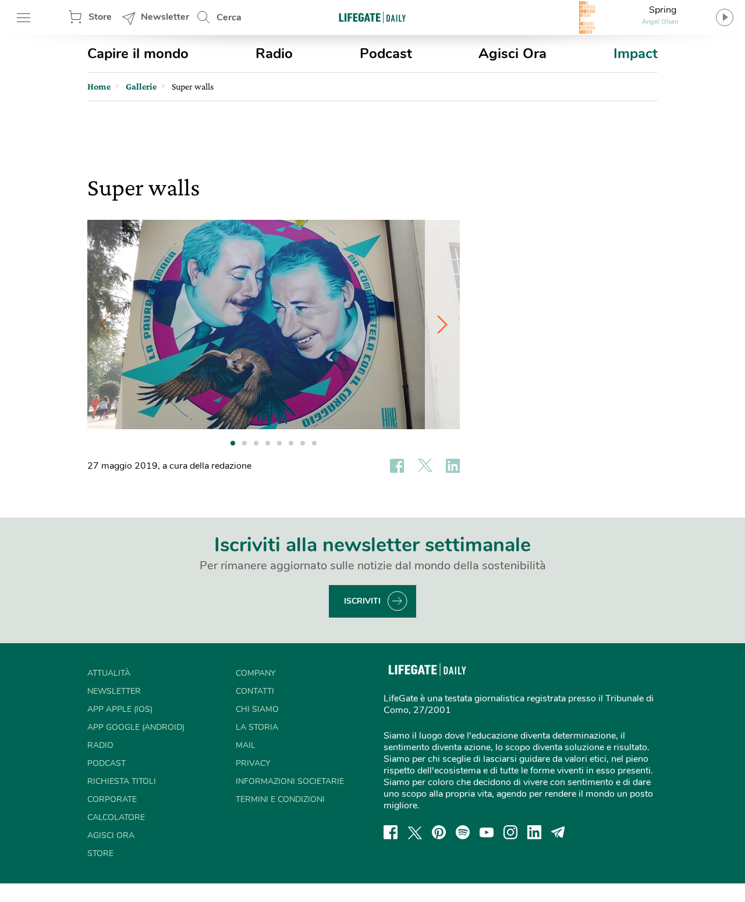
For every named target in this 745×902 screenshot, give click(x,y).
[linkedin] (534, 832)
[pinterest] (439, 832)
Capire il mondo (138, 53)
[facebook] (391, 832)
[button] (442, 324)
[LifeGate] (372, 17)
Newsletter (165, 16)
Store (100, 16)
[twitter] (415, 832)
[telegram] (558, 832)
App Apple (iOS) (119, 709)
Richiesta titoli (121, 781)
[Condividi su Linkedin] (453, 466)
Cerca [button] (229, 17)
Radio (274, 53)
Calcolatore (116, 817)
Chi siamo (257, 709)
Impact (635, 53)
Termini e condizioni (280, 799)
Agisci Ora (512, 53)
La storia (257, 727)
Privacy (253, 763)
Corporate (112, 799)
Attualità (108, 673)
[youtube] (487, 832)
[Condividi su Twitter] (425, 466)
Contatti (255, 691)
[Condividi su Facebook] (397, 466)
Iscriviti (362, 601)
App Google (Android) (136, 727)
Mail (246, 745)
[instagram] (510, 832)
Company (255, 673)
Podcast (386, 53)
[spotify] (463, 832)
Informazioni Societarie (290, 781)
